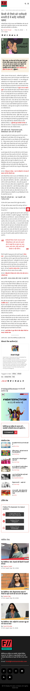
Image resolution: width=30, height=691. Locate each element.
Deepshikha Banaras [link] (18, 477)
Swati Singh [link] (7, 30)
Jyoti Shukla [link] (7, 626)
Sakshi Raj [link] (6, 596)
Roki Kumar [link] (16, 454)
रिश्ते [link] (13, 377)
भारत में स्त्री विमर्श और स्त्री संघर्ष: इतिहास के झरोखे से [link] (20, 475)
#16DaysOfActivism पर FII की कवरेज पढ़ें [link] (13, 390)
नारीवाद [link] (2, 10)
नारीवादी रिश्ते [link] (7, 377)
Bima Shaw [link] (16, 446)
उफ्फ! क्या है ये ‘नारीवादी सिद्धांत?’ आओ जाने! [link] (19, 459)
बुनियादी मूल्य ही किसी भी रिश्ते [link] (19, 122)
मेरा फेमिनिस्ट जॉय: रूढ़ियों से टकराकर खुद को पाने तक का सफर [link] (15, 623)
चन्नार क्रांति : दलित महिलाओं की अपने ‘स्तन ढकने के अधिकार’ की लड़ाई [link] (19, 492)
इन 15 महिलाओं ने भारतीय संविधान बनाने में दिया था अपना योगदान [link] (20, 467)
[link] (28, 209)
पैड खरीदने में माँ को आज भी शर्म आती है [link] (20, 443)
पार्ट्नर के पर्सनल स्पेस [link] (14, 268)
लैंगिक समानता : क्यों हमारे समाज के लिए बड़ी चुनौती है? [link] (20, 451)
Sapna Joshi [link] (7, 566)
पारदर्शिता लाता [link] (4, 302)
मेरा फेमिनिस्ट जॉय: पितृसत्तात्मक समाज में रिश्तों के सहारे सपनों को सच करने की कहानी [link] (14, 593)
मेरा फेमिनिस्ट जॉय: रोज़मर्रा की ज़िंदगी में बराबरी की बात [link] (15, 563)
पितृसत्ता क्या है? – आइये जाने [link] (19, 482)
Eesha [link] (15, 495)
